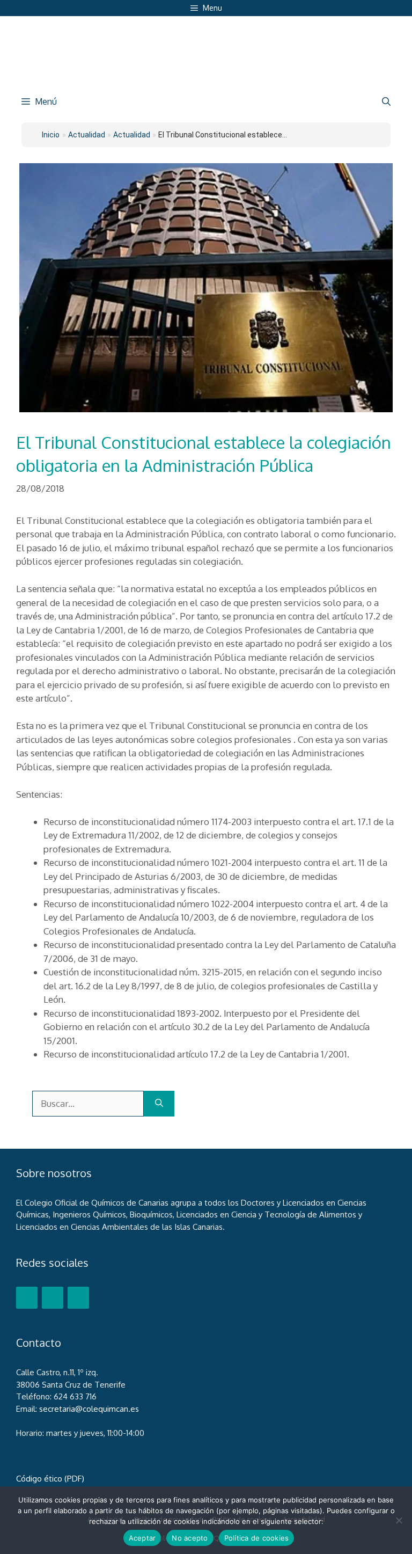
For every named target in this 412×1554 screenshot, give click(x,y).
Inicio (51, 134)
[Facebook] (27, 1298)
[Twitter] (52, 1298)
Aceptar (142, 1538)
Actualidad (131, 134)
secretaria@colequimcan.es (89, 1409)
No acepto (190, 1538)
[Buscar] (159, 1104)
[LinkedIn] (78, 1298)
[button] (386, 101)
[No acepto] (398, 1520)
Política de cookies (256, 1538)
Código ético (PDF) (50, 1478)
